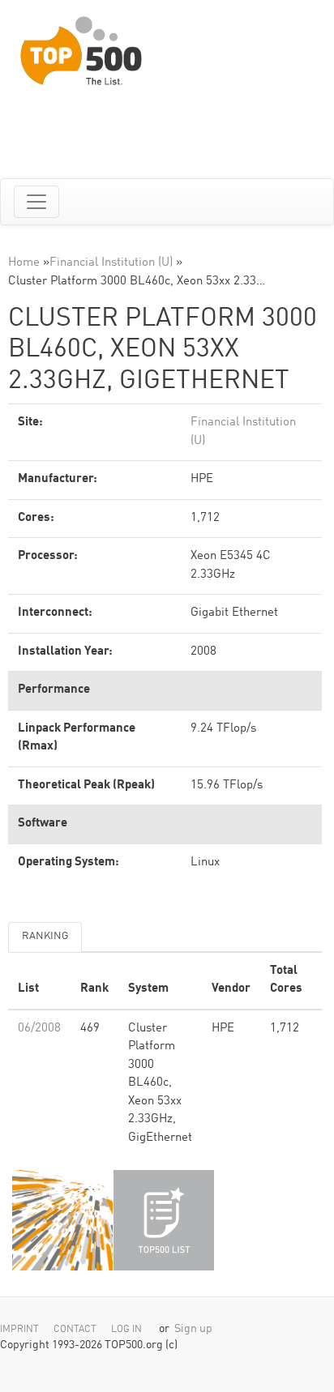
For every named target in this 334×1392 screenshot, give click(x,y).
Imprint (19, 1329)
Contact (75, 1329)
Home (24, 263)
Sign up (193, 1329)
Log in (126, 1329)
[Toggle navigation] (36, 202)
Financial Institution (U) (111, 263)
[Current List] (163, 1220)
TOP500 (62, 1220)
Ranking (45, 936)
